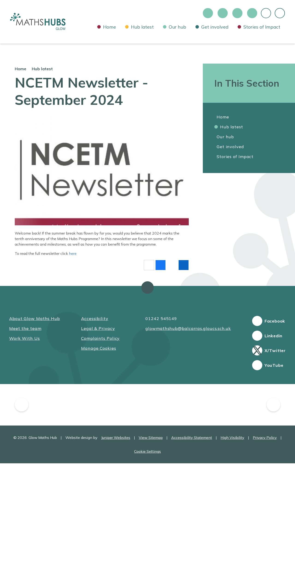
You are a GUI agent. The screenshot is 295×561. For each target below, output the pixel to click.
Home (20, 68)
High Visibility (232, 437)
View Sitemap (151, 437)
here (73, 253)
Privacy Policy (265, 437)
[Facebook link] (208, 13)
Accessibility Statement (191, 437)
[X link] (237, 13)
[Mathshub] (77, 404)
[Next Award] (273, 404)
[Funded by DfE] (149, 404)
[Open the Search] (280, 13)
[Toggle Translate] (266, 13)
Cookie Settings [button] (147, 451)
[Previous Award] (21, 404)
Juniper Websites (115, 437)
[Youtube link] (252, 13)
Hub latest (42, 68)
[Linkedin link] (223, 13)
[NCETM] (245, 404)
